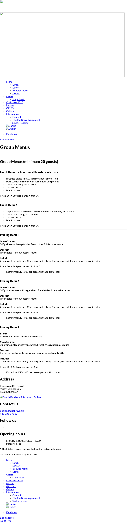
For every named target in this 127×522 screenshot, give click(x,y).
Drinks (16, 93)
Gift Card (11, 108)
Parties (10, 105)
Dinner (16, 87)
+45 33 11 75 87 (8, 413)
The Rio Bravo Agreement (26, 119)
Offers (9, 96)
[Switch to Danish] (11, 125)
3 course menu (20, 90)
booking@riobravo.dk (12, 410)
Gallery (10, 111)
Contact (16, 116)
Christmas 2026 (14, 102)
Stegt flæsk (18, 99)
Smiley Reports (20, 122)
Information (12, 113)
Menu (9, 81)
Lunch (15, 84)
